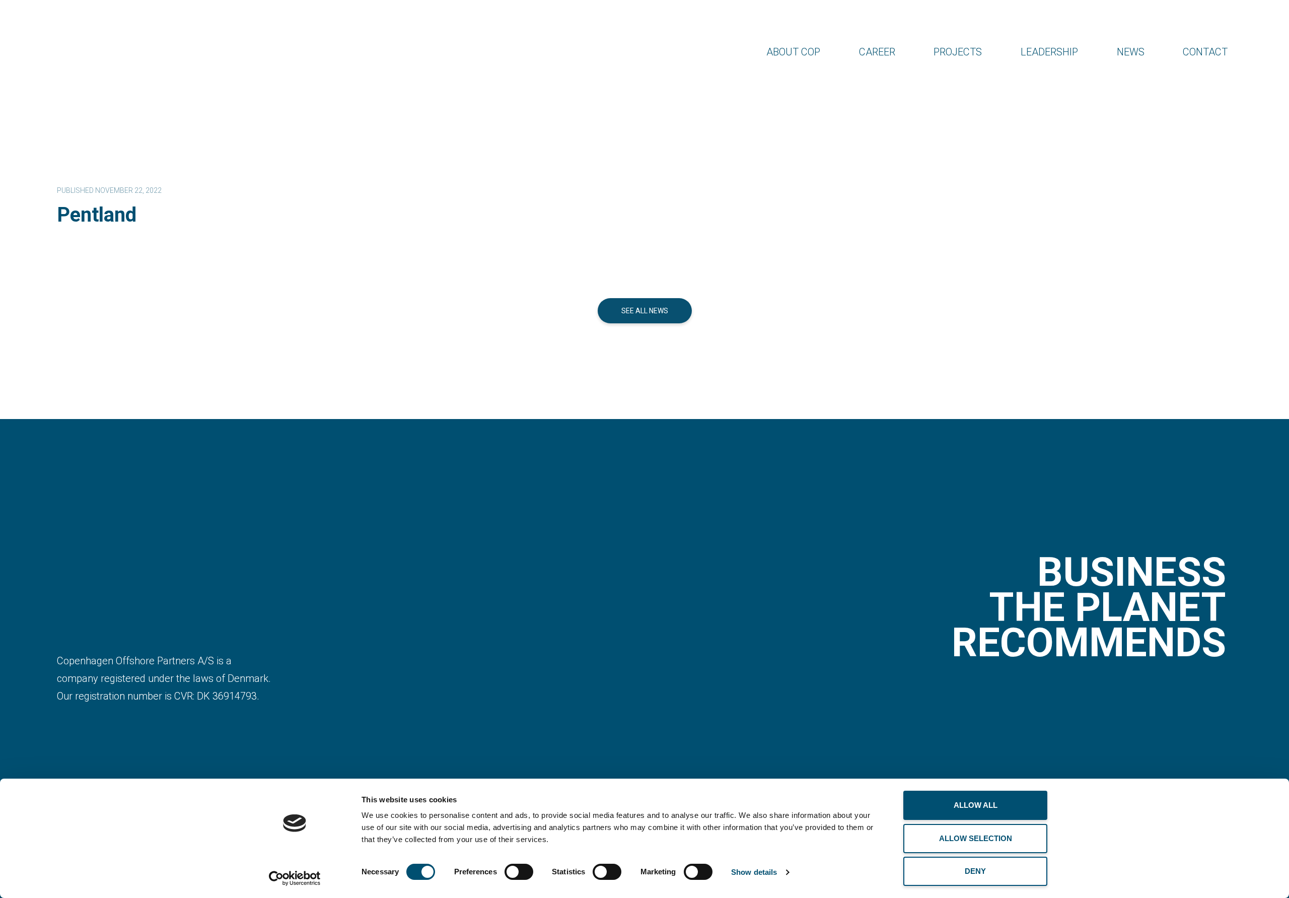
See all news (644, 311)
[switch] (519, 872)
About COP (793, 52)
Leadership (1049, 52)
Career (877, 52)
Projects (958, 52)
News (1130, 52)
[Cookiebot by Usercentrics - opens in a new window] (295, 878)
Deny (975, 871)
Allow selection (975, 838)
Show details (754, 872)
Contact (1205, 52)
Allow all (975, 805)
